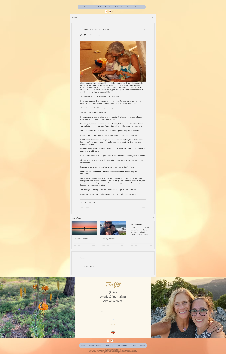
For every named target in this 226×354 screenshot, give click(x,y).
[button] (129, 7)
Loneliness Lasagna (81, 239)
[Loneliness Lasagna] (84, 228)
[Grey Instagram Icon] (116, 11)
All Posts (74, 17)
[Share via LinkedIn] (90, 202)
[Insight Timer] (110, 11)
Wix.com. (119, 349)
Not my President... (109, 239)
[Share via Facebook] (81, 202)
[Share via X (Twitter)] (85, 202)
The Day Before (136, 224)
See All (152, 218)
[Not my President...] (113, 228)
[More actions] (145, 29)
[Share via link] (94, 202)
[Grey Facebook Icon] (113, 11)
